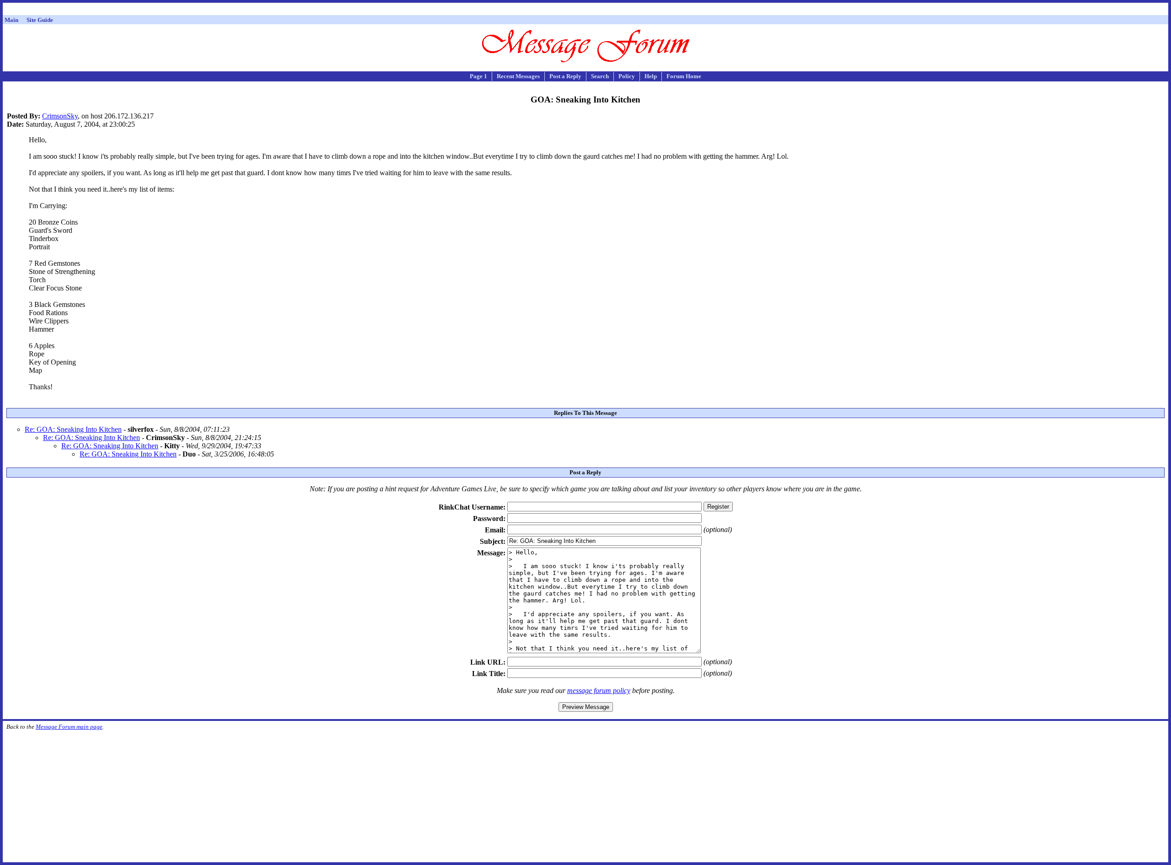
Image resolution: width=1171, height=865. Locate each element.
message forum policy (598, 690)
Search (600, 76)
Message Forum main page (69, 726)
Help (651, 76)
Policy (626, 76)
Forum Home (683, 76)
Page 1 (478, 76)
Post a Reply (565, 76)
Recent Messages (518, 76)
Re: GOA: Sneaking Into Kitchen (73, 429)
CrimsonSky (60, 116)
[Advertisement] (585, 10)
